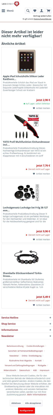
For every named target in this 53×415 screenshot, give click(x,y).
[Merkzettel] (34, 11)
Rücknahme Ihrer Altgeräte (20, 360)
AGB (35, 370)
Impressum (44, 370)
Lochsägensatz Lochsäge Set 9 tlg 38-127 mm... (25, 209)
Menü (10, 10)
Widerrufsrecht (10, 370)
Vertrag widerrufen (42, 16)
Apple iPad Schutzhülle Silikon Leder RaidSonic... (23, 78)
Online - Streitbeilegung (31, 355)
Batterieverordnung (15, 346)
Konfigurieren (26, 410)
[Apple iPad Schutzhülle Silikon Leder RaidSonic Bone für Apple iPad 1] (26, 61)
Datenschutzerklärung (42, 19)
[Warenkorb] (48, 11)
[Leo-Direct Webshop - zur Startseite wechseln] (10, 3)
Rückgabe (42, 365)
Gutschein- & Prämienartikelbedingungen (25, 351)
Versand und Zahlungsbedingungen (20, 365)
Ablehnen (16, 403)
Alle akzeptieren (33, 403)
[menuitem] (7, 11)
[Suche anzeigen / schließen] (28, 11)
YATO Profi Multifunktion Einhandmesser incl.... (26, 143)
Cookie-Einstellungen (35, 346)
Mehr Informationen (36, 394)
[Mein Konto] (41, 11)
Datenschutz (24, 370)
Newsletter (14, 355)
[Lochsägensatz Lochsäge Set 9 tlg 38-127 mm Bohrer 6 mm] (26, 192)
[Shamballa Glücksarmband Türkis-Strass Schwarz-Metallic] (26, 258)
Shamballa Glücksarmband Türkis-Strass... (22, 274)
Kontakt (38, 360)
